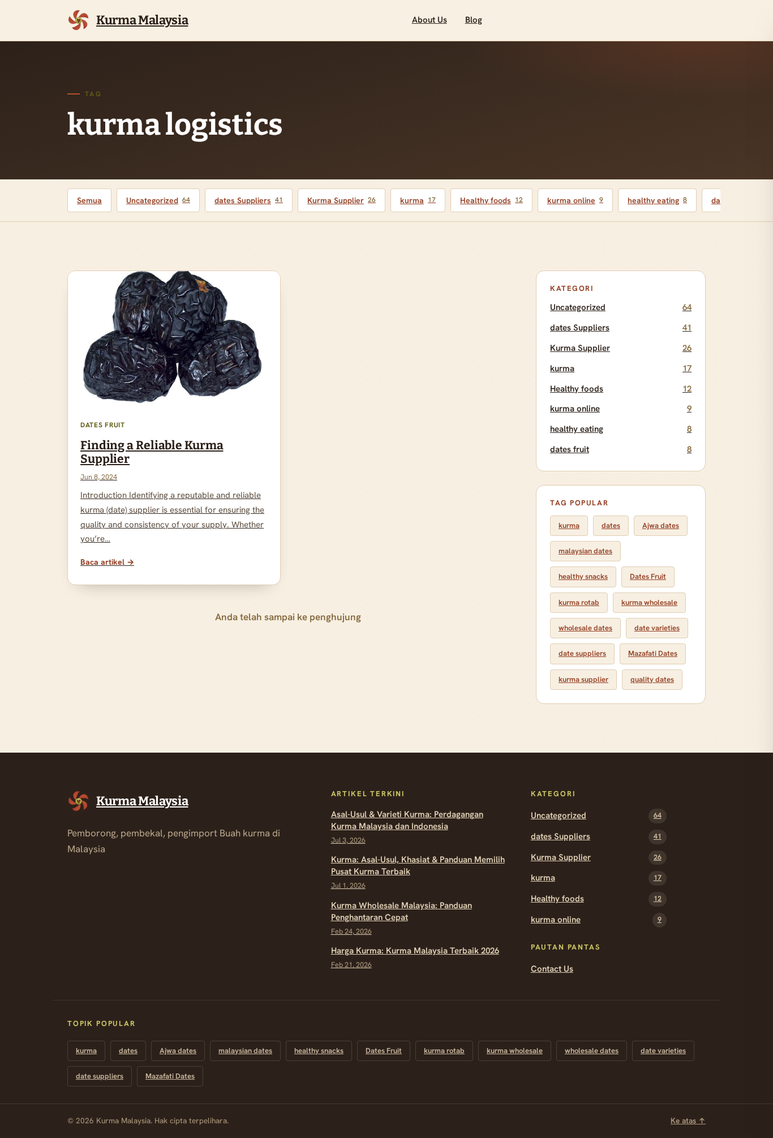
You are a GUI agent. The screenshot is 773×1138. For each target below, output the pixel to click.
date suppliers (582, 653)
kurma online (575, 200)
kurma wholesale (649, 602)
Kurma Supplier (341, 200)
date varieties (657, 628)
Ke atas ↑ (688, 1120)
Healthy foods (491, 200)
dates (611, 525)
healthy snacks (583, 576)
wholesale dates (585, 628)
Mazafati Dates (652, 653)
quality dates (652, 679)
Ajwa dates (660, 525)
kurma (418, 200)
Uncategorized (158, 200)
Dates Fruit (648, 576)
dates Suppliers (248, 200)
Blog (473, 19)
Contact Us (552, 968)
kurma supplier (583, 679)
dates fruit (621, 449)
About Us (429, 19)
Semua (89, 200)
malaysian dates (585, 551)
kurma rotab (579, 602)
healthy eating (657, 200)
